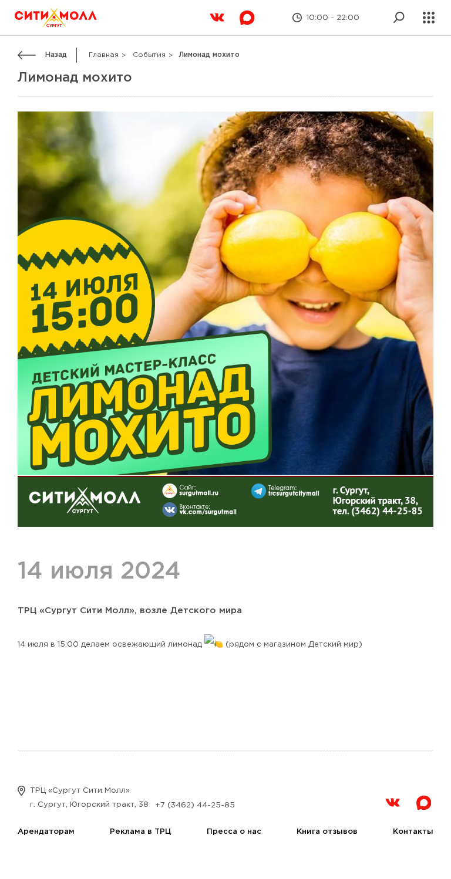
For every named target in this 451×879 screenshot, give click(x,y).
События (149, 55)
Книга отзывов (327, 832)
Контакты (413, 832)
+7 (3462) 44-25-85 (195, 805)
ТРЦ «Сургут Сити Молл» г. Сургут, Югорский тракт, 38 (89, 797)
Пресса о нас (234, 832)
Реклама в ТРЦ (140, 832)
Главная (104, 55)
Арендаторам (46, 832)
